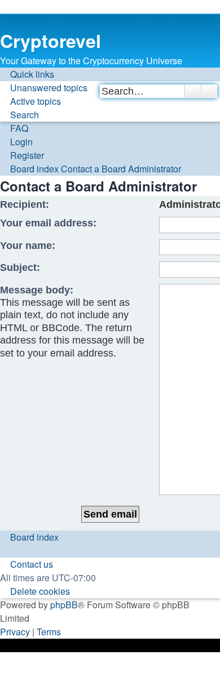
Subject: (20, 267)
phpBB (64, 604)
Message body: (36, 290)
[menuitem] (43, 88)
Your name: (27, 245)
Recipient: (24, 204)
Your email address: (48, 223)
